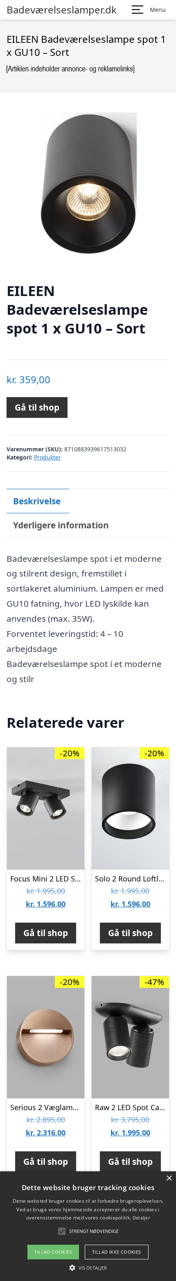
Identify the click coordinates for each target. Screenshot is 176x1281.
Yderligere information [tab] (61, 525)
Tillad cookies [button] (53, 1252)
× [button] (169, 1178)
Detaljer (141, 1218)
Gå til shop (37, 407)
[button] (88, 1267)
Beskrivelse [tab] (37, 501)
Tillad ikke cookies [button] (116, 1252)
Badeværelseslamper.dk (62, 9)
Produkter (47, 457)
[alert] (88, 1226)
